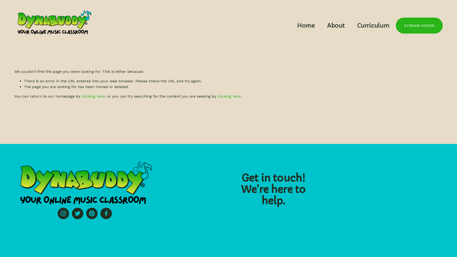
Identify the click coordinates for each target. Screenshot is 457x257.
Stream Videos (419, 25)
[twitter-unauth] (77, 213)
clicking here (93, 96)
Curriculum (373, 25)
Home (306, 25)
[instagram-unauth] (63, 213)
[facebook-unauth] (106, 213)
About (336, 25)
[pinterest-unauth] (92, 213)
